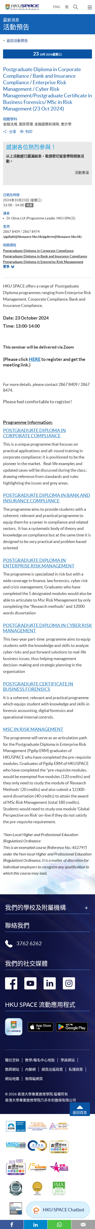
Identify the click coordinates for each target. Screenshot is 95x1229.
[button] (76, 7)
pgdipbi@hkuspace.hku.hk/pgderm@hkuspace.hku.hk (42, 237)
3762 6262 (29, 943)
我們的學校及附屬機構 (35, 907)
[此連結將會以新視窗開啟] (40, 1027)
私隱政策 (76, 1069)
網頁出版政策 (52, 1069)
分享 (12, 132)
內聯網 (30, 1069)
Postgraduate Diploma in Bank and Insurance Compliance (45, 256)
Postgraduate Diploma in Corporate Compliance (38, 251)
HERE (35, 359)
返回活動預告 (17, 41)
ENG (56, 7)
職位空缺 (12, 1060)
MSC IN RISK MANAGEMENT (33, 729)
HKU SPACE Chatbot (63, 1209)
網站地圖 (12, 1079)
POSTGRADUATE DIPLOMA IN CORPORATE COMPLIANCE (34, 433)
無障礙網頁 (34, 1079)
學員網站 (68, 1060)
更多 (6, 266)
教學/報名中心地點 (40, 1060)
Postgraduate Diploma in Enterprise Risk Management (43, 262)
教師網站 (12, 1069)
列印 (28, 132)
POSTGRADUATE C (22, 684)
